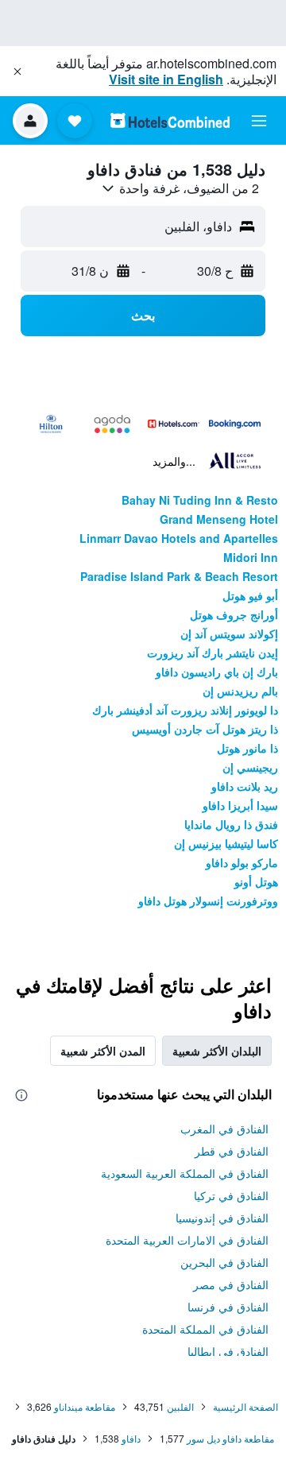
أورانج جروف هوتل (234, 614)
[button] (17, 71)
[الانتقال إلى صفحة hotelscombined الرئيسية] (170, 120)
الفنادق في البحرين (224, 1262)
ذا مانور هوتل (247, 748)
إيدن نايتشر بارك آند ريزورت (212, 652)
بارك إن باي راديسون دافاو (217, 672)
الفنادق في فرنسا (228, 1307)
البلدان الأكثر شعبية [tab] (216, 1051)
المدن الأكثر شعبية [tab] (102, 1051)
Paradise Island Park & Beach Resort (179, 576)
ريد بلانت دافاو (244, 786)
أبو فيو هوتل (250, 595)
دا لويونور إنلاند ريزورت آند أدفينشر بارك (185, 710)
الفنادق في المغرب (224, 1129)
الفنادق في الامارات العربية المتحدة (187, 1240)
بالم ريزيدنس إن (240, 691)
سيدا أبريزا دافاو (240, 805)
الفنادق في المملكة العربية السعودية (185, 1173)
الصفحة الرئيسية (245, 1406)
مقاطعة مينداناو (84, 1406)
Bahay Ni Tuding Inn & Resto (200, 500)
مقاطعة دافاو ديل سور (230, 1438)
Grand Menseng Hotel (219, 519)
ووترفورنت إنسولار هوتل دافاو (208, 900)
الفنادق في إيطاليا (228, 1351)
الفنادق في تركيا (231, 1195)
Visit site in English (166, 79)
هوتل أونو (256, 881)
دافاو (131, 1438)
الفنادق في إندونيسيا (222, 1218)
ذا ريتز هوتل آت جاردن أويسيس (205, 729)
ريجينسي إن (250, 767)
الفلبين (180, 1406)
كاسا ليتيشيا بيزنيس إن (226, 843)
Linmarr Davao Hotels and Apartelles (178, 538)
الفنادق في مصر (231, 1284)
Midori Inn (250, 557)
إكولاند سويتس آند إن (229, 633)
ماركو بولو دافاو (242, 862)
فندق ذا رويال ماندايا (231, 824)
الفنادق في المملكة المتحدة (205, 1329)
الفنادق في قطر (232, 1151)
